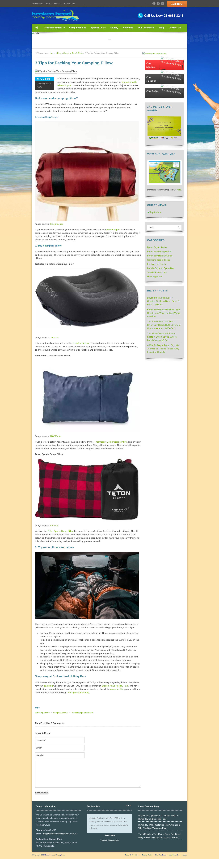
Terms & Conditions (132, 855)
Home (36, 28)
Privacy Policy (147, 855)
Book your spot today (78, 692)
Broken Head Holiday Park (115, 685)
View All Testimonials (109, 840)
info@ (45, 834)
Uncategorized (154, 276)
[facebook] (158, 3)
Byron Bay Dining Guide (159, 251)
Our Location (151, 79)
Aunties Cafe (69, 3)
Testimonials (37, 3)
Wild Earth (55, 436)
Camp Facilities (77, 27)
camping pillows (60, 712)
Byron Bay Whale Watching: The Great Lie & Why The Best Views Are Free (163, 313)
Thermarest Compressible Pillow (110, 442)
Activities (128, 27)
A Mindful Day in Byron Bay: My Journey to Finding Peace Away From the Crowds (163, 348)
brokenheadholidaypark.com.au (62, 834)
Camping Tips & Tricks (73, 53)
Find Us (57, 3)
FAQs (48, 3)
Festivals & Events (156, 264)
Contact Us (175, 27)
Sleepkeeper (56, 224)
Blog (161, 27)
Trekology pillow (81, 343)
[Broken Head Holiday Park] (109, 15)
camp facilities (117, 689)
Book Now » (177, 4)
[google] (154, 3)
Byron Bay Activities (157, 247)
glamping (48, 685)
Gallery (114, 27)
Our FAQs (152, 91)
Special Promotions (157, 272)
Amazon (55, 337)
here (179, 190)
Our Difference (146, 27)
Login (185, 855)
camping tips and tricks (82, 712)
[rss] (162, 3)
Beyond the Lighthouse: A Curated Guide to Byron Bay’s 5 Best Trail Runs (163, 301)
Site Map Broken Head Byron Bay (167, 855)
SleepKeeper (112, 229)
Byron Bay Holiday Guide (160, 255)
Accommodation (51, 29)
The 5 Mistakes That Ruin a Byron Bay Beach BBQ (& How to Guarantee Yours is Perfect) (164, 325)
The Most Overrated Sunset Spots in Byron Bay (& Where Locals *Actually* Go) (162, 336)
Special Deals (98, 27)
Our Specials (151, 65)
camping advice (42, 712)
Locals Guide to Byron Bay (160, 268)
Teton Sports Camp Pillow (61, 531)
